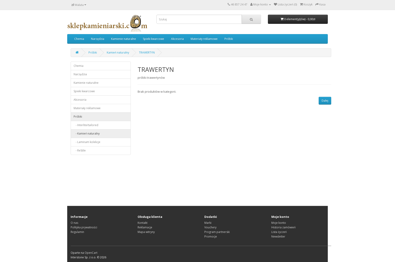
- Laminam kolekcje (87, 142)
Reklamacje (145, 227)
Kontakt (142, 223)
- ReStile (80, 150)
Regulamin (77, 232)
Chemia (79, 39)
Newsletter (278, 236)
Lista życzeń (279, 232)
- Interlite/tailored (86, 125)
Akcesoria (177, 39)
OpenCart (91, 253)
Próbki (228, 39)
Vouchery (210, 227)
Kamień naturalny (118, 52)
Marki (207, 223)
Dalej (325, 101)
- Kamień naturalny (87, 133)
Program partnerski (217, 232)
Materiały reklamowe (204, 39)
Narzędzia (97, 39)
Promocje (210, 236)
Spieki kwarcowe (153, 39)
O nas (74, 223)
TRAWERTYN (147, 52)
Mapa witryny (146, 232)
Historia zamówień (283, 227)
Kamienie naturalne (123, 39)
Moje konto (278, 223)
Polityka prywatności (84, 227)
